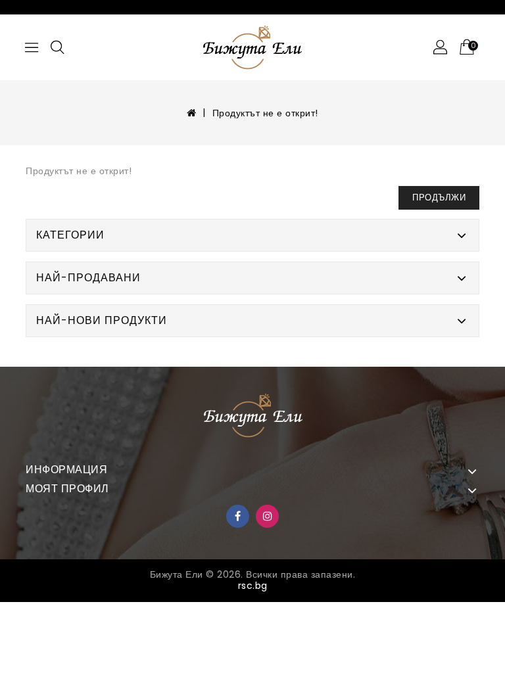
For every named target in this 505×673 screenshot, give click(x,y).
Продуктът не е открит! (265, 113)
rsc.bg (253, 585)
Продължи (439, 197)
